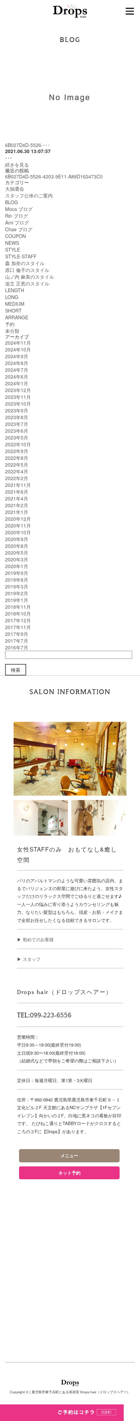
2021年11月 (18, 484)
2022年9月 (16, 451)
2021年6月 (16, 491)
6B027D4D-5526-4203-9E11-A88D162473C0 (54, 176)
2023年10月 (18, 403)
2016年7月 (16, 647)
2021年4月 (16, 498)
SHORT (13, 310)
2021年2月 (16, 505)
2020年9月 (16, 539)
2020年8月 (16, 545)
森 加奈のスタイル (25, 263)
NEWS (12, 242)
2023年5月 (16, 437)
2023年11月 (18, 396)
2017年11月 (18, 627)
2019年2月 (16, 593)
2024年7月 (16, 369)
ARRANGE (16, 317)
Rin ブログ (16, 215)
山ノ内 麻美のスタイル (29, 276)
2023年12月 (18, 390)
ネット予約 (69, 1173)
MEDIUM (14, 303)
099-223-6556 (50, 1015)
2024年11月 (18, 342)
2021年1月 (16, 512)
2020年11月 (18, 525)
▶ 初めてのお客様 (35, 939)
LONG (11, 297)
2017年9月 (16, 633)
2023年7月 (16, 424)
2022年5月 (16, 464)
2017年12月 (18, 620)
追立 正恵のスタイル (27, 283)
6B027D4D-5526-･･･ (27, 145)
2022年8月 (16, 457)
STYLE (12, 249)
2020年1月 (16, 566)
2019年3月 (16, 586)
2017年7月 (16, 640)
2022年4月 (16, 471)
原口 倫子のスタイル (27, 269)
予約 (10, 324)
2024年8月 (16, 363)
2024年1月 (16, 383)
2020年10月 (18, 532)
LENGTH (14, 290)
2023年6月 (16, 430)
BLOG (11, 202)
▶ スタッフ (28, 959)
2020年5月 (16, 552)
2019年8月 (16, 579)
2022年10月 (18, 444)
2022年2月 (16, 478)
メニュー (69, 1156)
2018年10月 (18, 613)
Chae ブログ (18, 229)
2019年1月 (16, 600)
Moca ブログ (19, 209)
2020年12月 (18, 518)
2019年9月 (16, 572)
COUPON (15, 236)
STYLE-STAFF (21, 256)
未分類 (12, 330)
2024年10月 (18, 349)
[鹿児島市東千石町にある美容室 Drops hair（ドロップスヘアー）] (70, 10)
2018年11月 (18, 606)
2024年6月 (16, 376)
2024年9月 (16, 356)
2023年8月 (16, 417)
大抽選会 (14, 188)
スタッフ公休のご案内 (29, 195)
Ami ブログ (17, 222)
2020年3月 (16, 559)
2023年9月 (16, 410)
